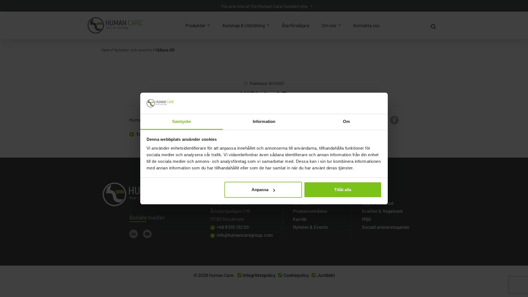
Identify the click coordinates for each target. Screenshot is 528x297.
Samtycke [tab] (181, 121)
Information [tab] (264, 121)
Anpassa (260, 189)
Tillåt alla (342, 189)
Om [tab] (346, 121)
